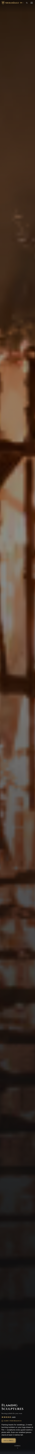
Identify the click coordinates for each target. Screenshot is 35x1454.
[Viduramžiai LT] (10, 3)
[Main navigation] (32, 3)
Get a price (8, 1440)
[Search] (27, 3)
